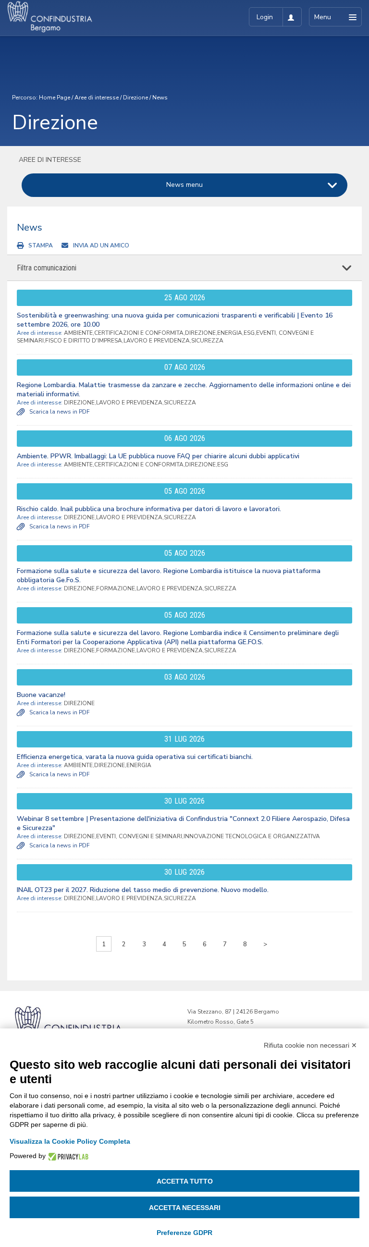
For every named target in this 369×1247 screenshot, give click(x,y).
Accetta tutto (185, 1181)
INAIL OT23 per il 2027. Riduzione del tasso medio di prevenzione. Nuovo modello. (143, 889)
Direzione (135, 97)
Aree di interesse (96, 97)
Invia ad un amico (101, 245)
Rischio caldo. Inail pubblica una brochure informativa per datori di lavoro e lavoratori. (149, 508)
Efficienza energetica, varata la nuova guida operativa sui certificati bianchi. (135, 756)
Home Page (54, 97)
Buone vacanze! (41, 694)
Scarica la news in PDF (59, 412)
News (160, 97)
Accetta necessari (185, 1207)
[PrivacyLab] (67, 1156)
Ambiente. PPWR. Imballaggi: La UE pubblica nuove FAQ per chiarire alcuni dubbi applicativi (158, 456)
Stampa (40, 245)
